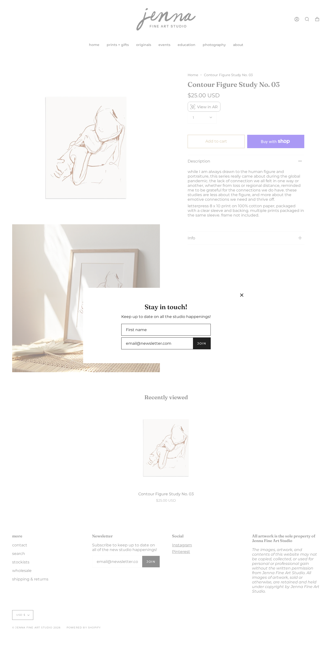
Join (201, 343)
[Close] (241, 295)
